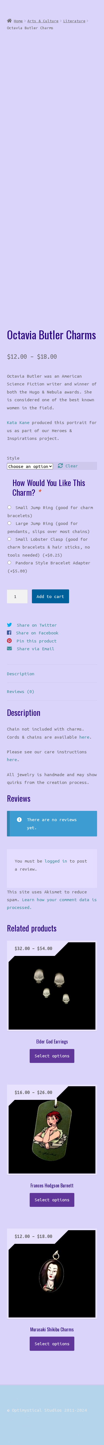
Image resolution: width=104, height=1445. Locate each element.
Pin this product (37, 640)
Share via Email (35, 648)
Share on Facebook (37, 632)
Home (18, 21)
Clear (71, 465)
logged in (56, 860)
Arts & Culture (43, 21)
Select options (52, 1055)
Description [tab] (20, 673)
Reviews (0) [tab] (20, 691)
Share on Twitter (37, 624)
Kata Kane (18, 422)
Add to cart (50, 596)
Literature (74, 21)
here (84, 736)
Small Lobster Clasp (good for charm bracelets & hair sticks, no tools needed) (48, 547)
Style (13, 457)
